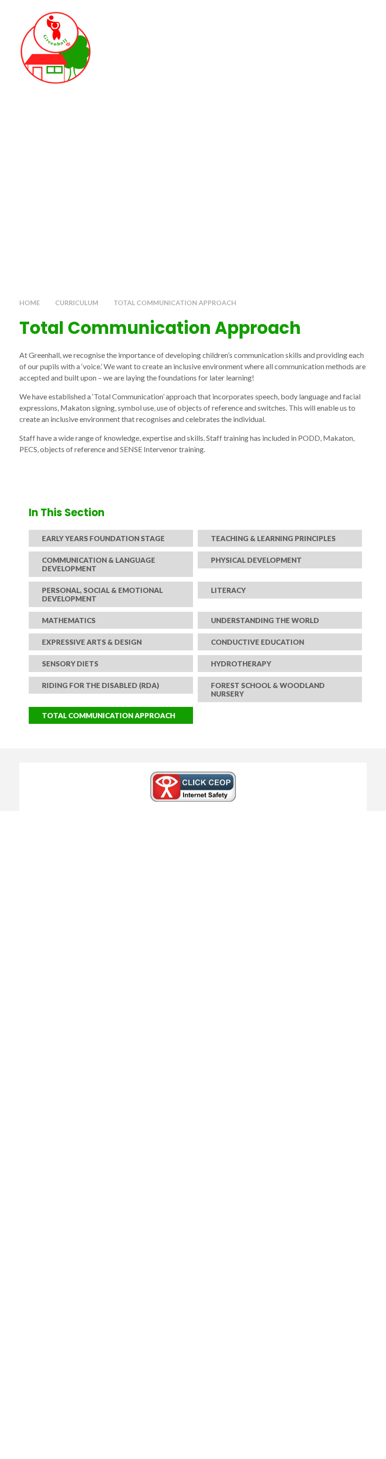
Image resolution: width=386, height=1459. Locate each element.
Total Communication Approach (174, 303)
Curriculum (76, 303)
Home (29, 303)
